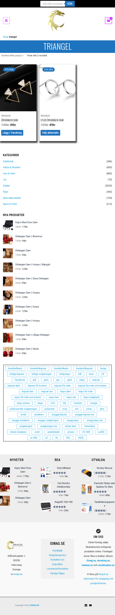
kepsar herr (28, 391)
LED (53, 403)
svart (37, 432)
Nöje (5, 191)
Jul (4, 179)
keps (82, 379)
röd (76, 408)
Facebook (20, 379)
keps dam (65, 391)
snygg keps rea (95, 420)
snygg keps (72, 420)
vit (46, 437)
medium (78, 403)
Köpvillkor (57, 564)
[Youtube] (90, 605)
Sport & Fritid (10, 204)
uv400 (101, 432)
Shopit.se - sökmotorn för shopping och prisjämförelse (98, 579)
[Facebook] (86, 605)
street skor (70, 426)
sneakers (39, 414)
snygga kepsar (59, 414)
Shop (5, 36)
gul (57, 379)
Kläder (6, 185)
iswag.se (17, 574)
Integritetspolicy (57, 555)
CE (102, 374)
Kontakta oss (57, 559)
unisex (71, 432)
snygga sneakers (21, 420)
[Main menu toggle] (6, 20)
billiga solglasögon (42, 374)
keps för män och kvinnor (28, 397)
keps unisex (23, 403)
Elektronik (8, 161)
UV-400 (86, 432)
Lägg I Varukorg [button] (12, 132)
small (23, 414)
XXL (68, 437)
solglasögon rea (48, 426)
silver (89, 408)
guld (69, 379)
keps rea (71, 397)
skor (102, 408)
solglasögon (25, 426)
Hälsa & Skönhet (11, 167)
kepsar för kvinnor (37, 385)
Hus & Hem (9, 173)
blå (79, 374)
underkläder (53, 432)
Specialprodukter (12, 198)
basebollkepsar (84, 368)
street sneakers (18, 432)
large (40, 403)
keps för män (86, 391)
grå (34, 379)
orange (93, 403)
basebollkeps (61, 368)
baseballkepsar (38, 368)
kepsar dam (14, 385)
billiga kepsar (17, 374)
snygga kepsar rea (84, 414)
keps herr (54, 397)
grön (46, 379)
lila (64, 403)
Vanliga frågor (57, 573)
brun (91, 374)
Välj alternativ (50, 132)
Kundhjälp (57, 550)
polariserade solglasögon (23, 408)
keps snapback (92, 397)
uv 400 (33, 437)
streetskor (89, 426)
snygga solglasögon (48, 420)
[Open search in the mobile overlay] (57, 4)
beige (103, 368)
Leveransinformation (57, 568)
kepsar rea (47, 391)
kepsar (96, 379)
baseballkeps (15, 368)
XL (56, 437)
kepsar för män (62, 385)
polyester (50, 408)
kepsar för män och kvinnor (92, 385)
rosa (64, 408)
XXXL (81, 437)
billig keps (64, 374)
